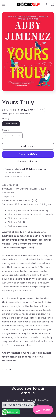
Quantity (6, 130)
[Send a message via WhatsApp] (4, 412)
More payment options (28, 161)
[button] (3, 4)
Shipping (6, 114)
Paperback (11, 123)
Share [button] (8, 369)
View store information (17, 176)
